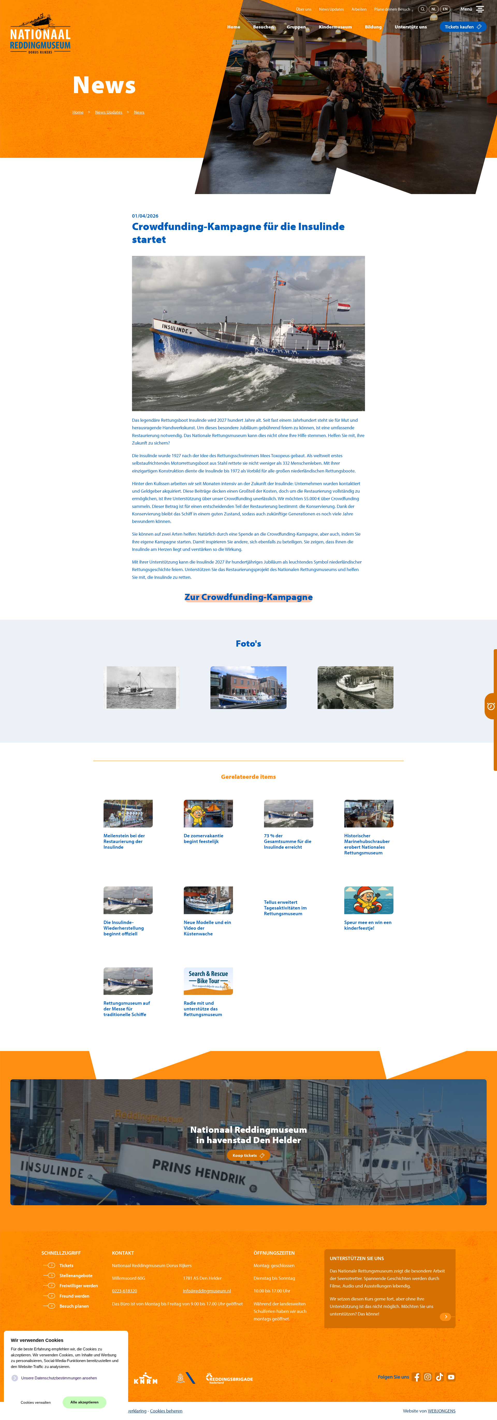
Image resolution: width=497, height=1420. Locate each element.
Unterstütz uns (411, 27)
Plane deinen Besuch (392, 9)
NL (434, 8)
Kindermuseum (335, 27)
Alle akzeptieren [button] (84, 1402)
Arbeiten (359, 9)
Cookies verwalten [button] (36, 1402)
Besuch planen (74, 1306)
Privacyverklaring (130, 1411)
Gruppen (296, 27)
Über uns (303, 9)
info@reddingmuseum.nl (207, 1291)
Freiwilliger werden (79, 1286)
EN (445, 8)
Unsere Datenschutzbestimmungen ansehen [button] (59, 1378)
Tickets (67, 1265)
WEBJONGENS (442, 1411)
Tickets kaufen (459, 27)
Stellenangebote (76, 1275)
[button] (472, 9)
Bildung (373, 27)
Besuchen (263, 27)
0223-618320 (124, 1291)
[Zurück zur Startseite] (40, 27)
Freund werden (74, 1296)
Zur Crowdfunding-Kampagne (249, 596)
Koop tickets (245, 1155)
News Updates (331, 9)
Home (233, 27)
